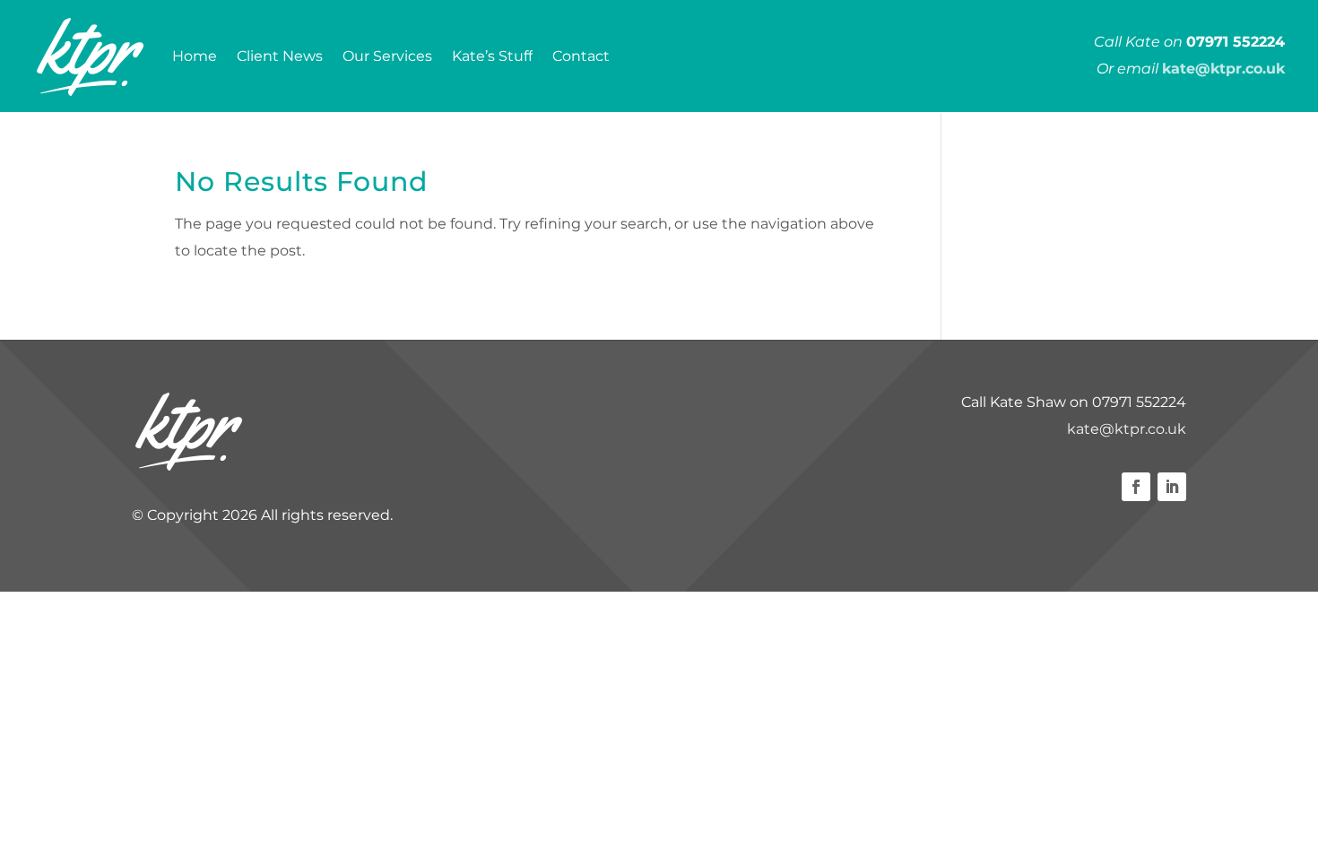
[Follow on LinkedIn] (1172, 486)
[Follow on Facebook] (1136, 486)
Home (194, 56)
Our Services (387, 56)
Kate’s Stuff (492, 56)
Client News (280, 56)
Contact (581, 56)
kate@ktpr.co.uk (1126, 428)
